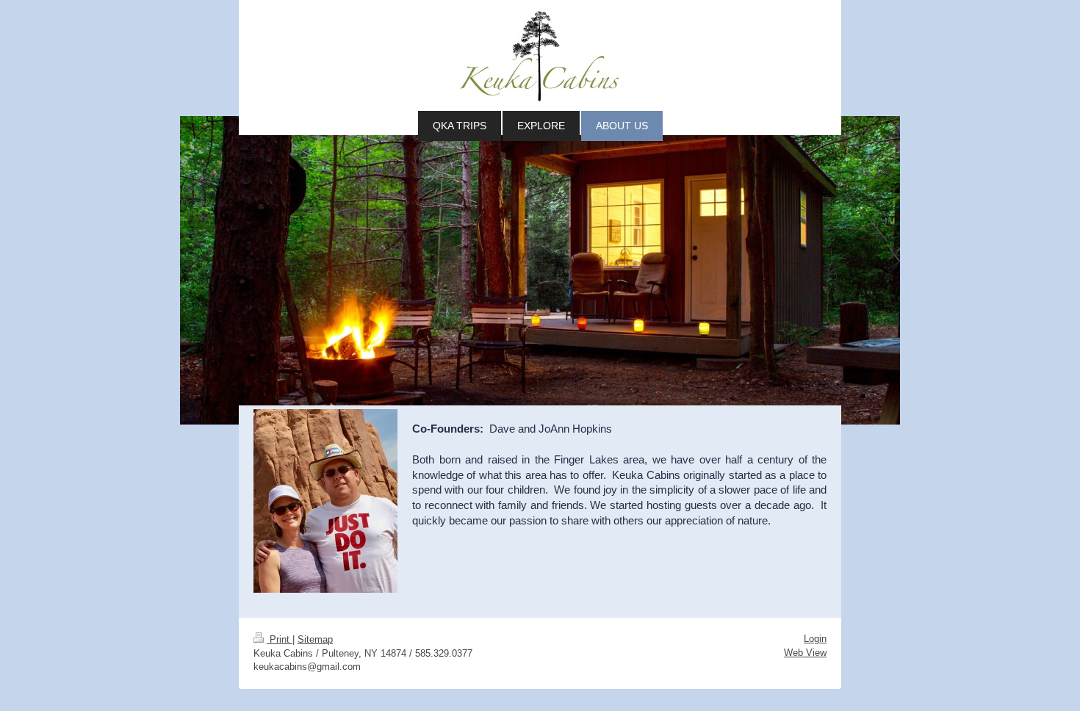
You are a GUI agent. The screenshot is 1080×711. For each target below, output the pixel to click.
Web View (805, 652)
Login (815, 638)
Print (279, 639)
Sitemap (315, 639)
